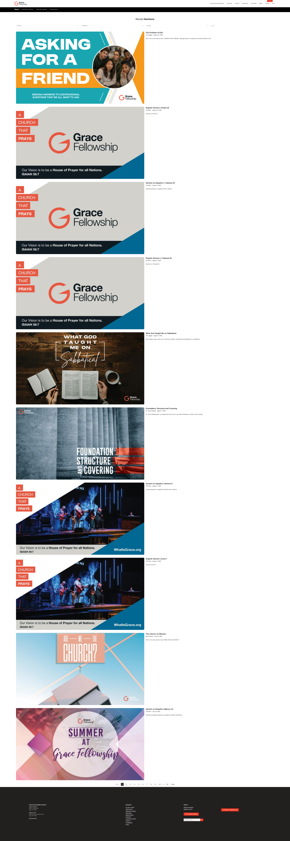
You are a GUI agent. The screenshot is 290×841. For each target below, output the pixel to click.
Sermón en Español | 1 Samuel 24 (160, 183)
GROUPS (129, 813)
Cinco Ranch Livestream (27, 9)
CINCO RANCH (188, 807)
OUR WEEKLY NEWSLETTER (230, 809)
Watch (267, 3)
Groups (237, 3)
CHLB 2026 (229, 3)
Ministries (245, 3)
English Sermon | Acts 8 (156, 559)
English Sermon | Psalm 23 (157, 108)
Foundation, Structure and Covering (161, 408)
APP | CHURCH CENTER (191, 814)
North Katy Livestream (41, 9)
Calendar (253, 3)
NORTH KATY (188, 809)
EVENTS (128, 817)
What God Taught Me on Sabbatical (161, 333)
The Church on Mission (156, 634)
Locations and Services (217, 3)
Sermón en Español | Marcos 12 (159, 709)
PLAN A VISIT (130, 807)
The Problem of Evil (154, 33)
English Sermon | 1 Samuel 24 (159, 258)
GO (202, 819)
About (261, 3)
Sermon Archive (53, 9)
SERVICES (129, 809)
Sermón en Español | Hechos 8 (159, 484)
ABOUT (128, 821)
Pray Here (270, 1)
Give (273, 3)
